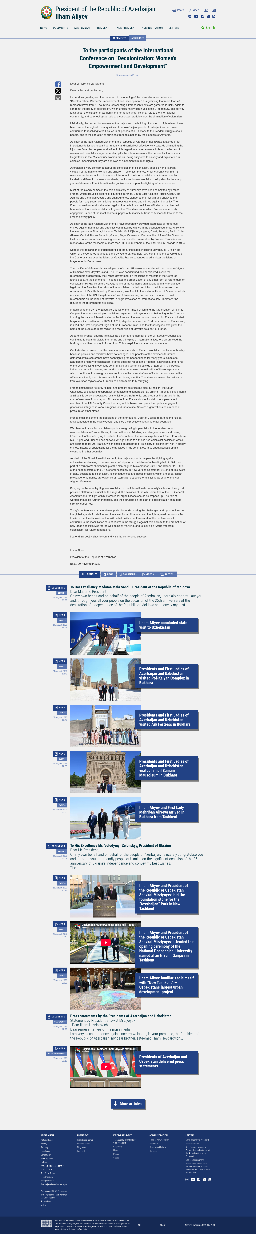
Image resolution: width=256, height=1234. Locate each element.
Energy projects (47, 1180)
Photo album (46, 1201)
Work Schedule (83, 1143)
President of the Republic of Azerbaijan (105, 9)
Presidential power (85, 1140)
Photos (116, 1154)
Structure (154, 1143)
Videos (116, 1157)
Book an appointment (195, 1160)
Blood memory (47, 1177)
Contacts (153, 1151)
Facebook (202, 16)
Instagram (189, 16)
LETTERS (174, 27)
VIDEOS (150, 574)
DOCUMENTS (60, 27)
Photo (180, 10)
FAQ (139, 1225)
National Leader (47, 1140)
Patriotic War (46, 1169)
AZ (206, 10)
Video (195, 10)
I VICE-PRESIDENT (125, 27)
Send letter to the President (197, 1140)
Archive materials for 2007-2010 (200, 1225)
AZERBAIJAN (82, 27)
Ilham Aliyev (71, 16)
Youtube (196, 16)
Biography (81, 1147)
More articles (131, 1103)
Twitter (208, 16)
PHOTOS (169, 574)
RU (214, 10)
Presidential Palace (158, 1147)
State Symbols (47, 1158)
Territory (44, 1147)
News (115, 1150)
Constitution (46, 1154)
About (162, 1225)
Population (45, 1151)
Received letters (192, 1143)
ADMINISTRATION (152, 27)
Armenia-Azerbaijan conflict (52, 1166)
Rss (213, 16)
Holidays (44, 1162)
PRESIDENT (102, 27)
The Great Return (48, 1173)
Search (210, 28)
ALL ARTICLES (90, 574)
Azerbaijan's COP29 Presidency (54, 1191)
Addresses (137, 38)
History (44, 1143)
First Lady (81, 1151)
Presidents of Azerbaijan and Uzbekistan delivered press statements (163, 1061)
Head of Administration (159, 1140)
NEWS (43, 27)
